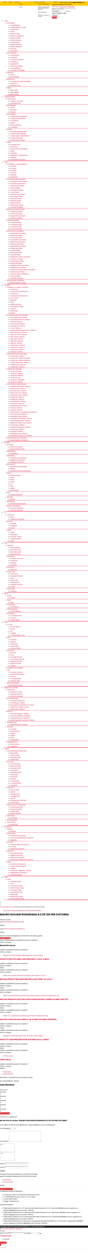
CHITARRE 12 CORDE (17, 307)
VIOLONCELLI (11, 605)
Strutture (13, 591)
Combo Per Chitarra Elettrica (20, 360)
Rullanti (12, 499)
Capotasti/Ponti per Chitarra (20, 320)
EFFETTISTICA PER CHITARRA (16, 384)
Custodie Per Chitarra (17, 326)
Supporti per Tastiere (17, 709)
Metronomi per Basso (17, 194)
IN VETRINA (5, 922)
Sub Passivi (14, 51)
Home (5, 2)
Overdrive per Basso (17, 261)
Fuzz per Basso (15, 250)
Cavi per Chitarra (16, 322)
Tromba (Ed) (14, 781)
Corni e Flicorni (15, 627)
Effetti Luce (14, 574)
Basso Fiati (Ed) (15, 766)
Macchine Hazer (15, 552)
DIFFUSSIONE (11, 106)
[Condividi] (4, 1247)
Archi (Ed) (13, 818)
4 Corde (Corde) (16, 225)
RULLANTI (10, 497)
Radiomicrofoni (15, 86)
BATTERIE (7, 442)
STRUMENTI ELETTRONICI (15, 668)
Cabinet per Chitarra (17, 356)
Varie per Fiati (15, 681)
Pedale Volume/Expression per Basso (22, 270)
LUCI (5, 543)
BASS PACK (14, 177)
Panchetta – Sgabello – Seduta (20, 870)
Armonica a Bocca (16, 672)
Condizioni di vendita (39, 2)
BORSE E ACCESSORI (13, 506)
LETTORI (9, 521)
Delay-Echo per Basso (17, 242)
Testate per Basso (16, 218)
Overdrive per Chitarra (18, 401)
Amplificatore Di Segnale (18, 116)
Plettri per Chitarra (16, 339)
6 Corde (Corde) (16, 229)
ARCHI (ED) (10, 816)
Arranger (13, 729)
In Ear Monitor (15, 42)
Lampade (13, 565)
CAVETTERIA (11, 834)
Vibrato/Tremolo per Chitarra (20, 427)
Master (12, 733)
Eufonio (12, 629)
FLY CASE (10, 842)
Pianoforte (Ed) (15, 813)
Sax (11, 631)
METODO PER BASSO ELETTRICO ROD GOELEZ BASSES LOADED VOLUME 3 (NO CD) (34, 999)
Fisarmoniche (14, 731)
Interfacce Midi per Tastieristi (20, 716)
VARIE (9, 142)
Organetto (14, 746)
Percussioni (14, 453)
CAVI (12, 884)
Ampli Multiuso (15, 25)
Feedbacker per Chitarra (18, 433)
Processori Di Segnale (17, 70)
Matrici (12, 123)
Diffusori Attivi (15, 34)
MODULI (9, 712)
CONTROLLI (10, 515)
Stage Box (13, 840)
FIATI (5, 622)
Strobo (12, 587)
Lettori (12, 75)
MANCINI (13, 175)
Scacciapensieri (15, 679)
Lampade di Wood (16, 576)
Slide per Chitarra (16, 343)
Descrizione (7, 1072)
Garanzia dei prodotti (43, 4)
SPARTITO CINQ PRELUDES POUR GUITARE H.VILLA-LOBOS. (24, 1039)
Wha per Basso (15, 276)
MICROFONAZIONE (13, 683)
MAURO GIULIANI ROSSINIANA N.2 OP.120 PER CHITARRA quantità (21, 936)
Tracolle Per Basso (16, 207)
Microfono (13, 83)
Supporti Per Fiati (16, 661)
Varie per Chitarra (16, 352)
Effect (12, 477)
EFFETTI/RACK (11, 53)
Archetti (13, 618)
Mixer (12, 517)
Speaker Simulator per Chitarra (21, 423)
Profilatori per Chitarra (18, 365)
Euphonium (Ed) (15, 772)
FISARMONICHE (12, 742)
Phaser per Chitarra (17, 397)
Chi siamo (17, 2)
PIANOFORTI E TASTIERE (11, 688)
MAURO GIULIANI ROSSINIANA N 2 (14, 929)
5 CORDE (13, 168)
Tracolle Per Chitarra (17, 347)
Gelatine (13, 563)
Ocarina (13, 676)
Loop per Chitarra (16, 410)
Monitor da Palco (16, 44)
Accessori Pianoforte (17, 701)
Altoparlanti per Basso (17, 216)
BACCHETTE (11, 464)
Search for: (55, 9)
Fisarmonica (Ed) (16, 809)
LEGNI (9, 638)
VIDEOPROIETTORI (16, 892)
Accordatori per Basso (18, 184)
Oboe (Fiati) (14, 646)
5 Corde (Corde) (16, 227)
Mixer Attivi (14, 90)
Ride (11, 486)
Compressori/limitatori (18, 119)
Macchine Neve (15, 554)
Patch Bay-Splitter (16, 66)
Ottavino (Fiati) (15, 648)
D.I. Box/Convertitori (17, 60)
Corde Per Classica (16, 373)
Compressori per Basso (18, 240)
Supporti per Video (16, 896)
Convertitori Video (16, 886)
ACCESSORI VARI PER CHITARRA (17, 315)
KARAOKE (10, 73)
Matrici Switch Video (17, 888)
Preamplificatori (15, 68)
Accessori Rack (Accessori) (19, 844)
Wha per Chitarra (16, 408)
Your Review (4, 1141)
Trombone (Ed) (15, 783)
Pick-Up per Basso (16, 196)
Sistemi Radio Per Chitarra (19, 440)
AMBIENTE (10, 546)
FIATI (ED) (10, 762)
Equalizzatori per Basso (18, 246)
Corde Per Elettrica (16, 376)
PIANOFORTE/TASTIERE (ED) (16, 805)
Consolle (13, 524)
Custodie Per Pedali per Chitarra (21, 419)
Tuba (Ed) (13, 785)
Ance (12, 655)
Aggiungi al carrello (5, 938)
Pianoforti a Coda (16, 692)
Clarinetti (13, 640)
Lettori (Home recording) (18, 149)
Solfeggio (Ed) (15, 796)
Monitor (13, 112)
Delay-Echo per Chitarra (18, 393)
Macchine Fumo (15, 550)
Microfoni (13, 110)
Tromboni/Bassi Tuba (17, 635)
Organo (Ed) (14, 811)
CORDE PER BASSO (13, 220)
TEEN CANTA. (5, 1059)
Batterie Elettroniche (17, 449)
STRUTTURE (11, 589)
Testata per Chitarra (17, 367)
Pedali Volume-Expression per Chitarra (23, 412)
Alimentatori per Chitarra (19, 416)
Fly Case (13, 847)
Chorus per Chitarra (17, 404)
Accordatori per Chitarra (18, 317)
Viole (12, 602)
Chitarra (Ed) (14, 755)
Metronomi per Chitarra (18, 335)
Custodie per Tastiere (17, 703)
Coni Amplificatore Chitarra (19, 363)
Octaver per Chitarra (17, 425)
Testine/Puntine (15, 539)
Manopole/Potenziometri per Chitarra (23, 330)
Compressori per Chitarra (19, 395)
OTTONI (9, 625)
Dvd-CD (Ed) (14, 790)
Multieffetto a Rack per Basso (20, 257)
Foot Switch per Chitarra (18, 414)
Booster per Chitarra (17, 429)
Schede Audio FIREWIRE (18, 134)
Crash (12, 482)
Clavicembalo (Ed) (16, 807)
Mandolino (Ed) (15, 757)
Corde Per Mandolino (17, 380)
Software (13, 157)
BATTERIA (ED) (12, 820)
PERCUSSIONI (11, 451)
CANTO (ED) (11, 822)
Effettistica (14, 62)
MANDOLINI (14, 311)
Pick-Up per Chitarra (17, 337)
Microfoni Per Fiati (16, 685)
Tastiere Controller (16, 101)
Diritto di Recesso (42, 12)
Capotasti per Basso (17, 186)
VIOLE (9, 600)
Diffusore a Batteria (16, 36)
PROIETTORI (11, 572)
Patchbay (13, 153)
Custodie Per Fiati (16, 657)
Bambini (13, 831)
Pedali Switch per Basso (18, 268)
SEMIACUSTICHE (15, 304)
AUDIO (6, 21)
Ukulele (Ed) (14, 759)
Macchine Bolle (15, 548)
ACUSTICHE (14, 289)
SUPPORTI (10, 851)
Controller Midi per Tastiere (19, 714)
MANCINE (13, 300)
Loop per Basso (15, 255)
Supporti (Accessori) (17, 849)
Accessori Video (15, 881)
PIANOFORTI (11, 690)
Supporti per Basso (16, 205)
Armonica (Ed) (15, 764)
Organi (12, 735)
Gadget (12, 868)
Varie (12, 541)
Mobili (12, 151)
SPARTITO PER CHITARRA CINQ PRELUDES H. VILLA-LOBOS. (24, 959)
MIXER (9, 88)
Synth (12, 738)
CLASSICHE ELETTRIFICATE (19, 296)
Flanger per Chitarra (17, 399)
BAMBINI (9, 829)
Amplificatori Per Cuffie (18, 27)
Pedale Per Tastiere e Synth (19, 707)
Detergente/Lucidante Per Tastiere (22, 705)
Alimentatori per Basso (18, 233)
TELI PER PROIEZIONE (17, 899)
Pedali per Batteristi (17, 462)
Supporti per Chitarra (17, 345)
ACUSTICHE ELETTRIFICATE (19, 292)
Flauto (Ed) (14, 775)
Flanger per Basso (16, 248)
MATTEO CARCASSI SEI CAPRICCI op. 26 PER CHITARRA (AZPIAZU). (28, 1019)
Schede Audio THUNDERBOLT (20, 136)
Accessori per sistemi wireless (20, 81)
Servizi (10, 2)
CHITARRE (7, 285)
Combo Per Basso (16, 214)
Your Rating (4, 1128)
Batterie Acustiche (16, 447)
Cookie (20, 7)
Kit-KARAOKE (14, 77)
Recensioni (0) (8, 1074)
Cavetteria (14, 147)
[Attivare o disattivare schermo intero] (2, 1247)
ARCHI (6, 594)
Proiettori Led (14, 582)
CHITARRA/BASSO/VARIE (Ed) (17, 751)
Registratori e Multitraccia (19, 155)
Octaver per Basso (16, 259)
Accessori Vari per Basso (18, 181)
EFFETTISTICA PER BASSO (15, 231)
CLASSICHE (14, 294)
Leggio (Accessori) (16, 855)
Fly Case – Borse (15, 537)
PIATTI (9, 473)
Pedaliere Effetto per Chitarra (20, 386)
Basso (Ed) (14, 753)
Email (2, 1167)
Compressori (14, 55)
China (12, 480)
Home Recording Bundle (18, 132)
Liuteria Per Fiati (15, 663)
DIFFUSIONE (11, 23)
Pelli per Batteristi (16, 495)
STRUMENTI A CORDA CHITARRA (17, 287)
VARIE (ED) (10, 788)
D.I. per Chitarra (15, 328)
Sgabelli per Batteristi (17, 460)
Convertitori (14, 121)
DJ (5, 513)
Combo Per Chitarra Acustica (20, 358)
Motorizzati (14, 580)
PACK (12, 302)
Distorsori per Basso (17, 244)
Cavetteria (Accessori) (18, 836)
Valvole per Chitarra (17, 350)
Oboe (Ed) (13, 777)
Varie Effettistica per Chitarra (20, 421)
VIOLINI (9, 596)
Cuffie (12, 32)
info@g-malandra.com (11, 1201)
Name (2, 1164)
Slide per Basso (15, 203)
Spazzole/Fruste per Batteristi (20, 471)
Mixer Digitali (14, 92)
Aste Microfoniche (16, 853)
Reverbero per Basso (17, 272)
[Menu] (0, 902)
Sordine (12, 666)
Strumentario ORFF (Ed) (18, 800)
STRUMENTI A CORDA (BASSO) (17, 164)
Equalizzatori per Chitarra (19, 406)
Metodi (12, 792)
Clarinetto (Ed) (15, 768)
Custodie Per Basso (16, 190)
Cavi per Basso (15, 188)
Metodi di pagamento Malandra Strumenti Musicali (44, 8)
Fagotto (13, 642)
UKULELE (13, 309)
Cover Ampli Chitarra (17, 324)
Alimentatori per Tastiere (18, 725)
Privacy (20, 4)
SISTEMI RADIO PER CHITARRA (17, 438)
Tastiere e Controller (17, 519)
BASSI (6, 162)
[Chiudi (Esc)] (6, 1247)
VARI (8, 670)
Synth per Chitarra (16, 431)
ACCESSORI (11, 556)
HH (11, 484)
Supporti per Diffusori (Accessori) (21, 860)
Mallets (12, 469)
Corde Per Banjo (15, 371)
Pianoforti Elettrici (16, 694)
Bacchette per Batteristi (18, 467)
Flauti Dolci (14, 644)
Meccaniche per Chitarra (18, 332)
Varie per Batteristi (16, 510)
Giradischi (13, 526)
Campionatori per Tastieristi (19, 718)
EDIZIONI (6, 749)
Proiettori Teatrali (16, 585)
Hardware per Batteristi (18, 458)
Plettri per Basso (15, 199)
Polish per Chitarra (16, 341)
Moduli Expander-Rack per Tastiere (22, 720)
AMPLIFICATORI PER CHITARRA (17, 354)
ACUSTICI (13, 173)
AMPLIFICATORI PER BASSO (16, 209)
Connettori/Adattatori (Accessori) (22, 838)
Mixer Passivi (14, 94)
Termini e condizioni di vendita (44, 15)
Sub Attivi (13, 49)
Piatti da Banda (15, 475)
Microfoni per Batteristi (18, 504)
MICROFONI (11, 79)
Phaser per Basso (16, 263)
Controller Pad (15, 103)
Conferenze (14, 29)
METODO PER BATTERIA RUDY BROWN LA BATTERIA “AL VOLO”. (26, 979)
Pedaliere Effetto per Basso (19, 265)
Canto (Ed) (14, 825)
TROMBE (13, 633)
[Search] (68, 11)
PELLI (8, 493)
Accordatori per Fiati (17, 659)
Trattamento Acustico (17, 160)
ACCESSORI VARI (15, 616)
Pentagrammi (15, 794)
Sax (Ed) (13, 779)
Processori (13, 127)
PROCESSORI (11, 114)
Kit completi (14, 490)
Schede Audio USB (16, 138)
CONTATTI (55, 2)
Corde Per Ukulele (16, 382)
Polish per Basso (15, 201)
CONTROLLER (11, 99)
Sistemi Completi (16, 47)
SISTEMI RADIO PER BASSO (15, 281)
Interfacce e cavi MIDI (17, 140)
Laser (12, 578)
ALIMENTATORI (12, 722)
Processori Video (16, 890)
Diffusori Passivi (15, 38)
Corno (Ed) (14, 770)
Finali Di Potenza (15, 40)
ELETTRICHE (14, 298)
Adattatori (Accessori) (18, 864)
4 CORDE (13, 166)
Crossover (13, 57)
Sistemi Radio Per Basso (18, 283)
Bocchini (13, 653)
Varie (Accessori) (16, 875)
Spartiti (12, 798)
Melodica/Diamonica (17, 674)
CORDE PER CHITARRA (14, 369)
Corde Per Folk (15, 378)
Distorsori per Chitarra (18, 389)
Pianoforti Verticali (16, 696)
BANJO (12, 313)
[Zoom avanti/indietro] (0, 1247)
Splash (12, 488)
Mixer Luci (13, 569)
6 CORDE (13, 171)
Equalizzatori (14, 64)
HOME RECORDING (9, 97)
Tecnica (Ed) (14, 803)
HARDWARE (11, 456)
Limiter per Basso (16, 253)
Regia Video (14, 894)
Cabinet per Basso (16, 212)
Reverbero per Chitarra (18, 391)
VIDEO (6, 877)
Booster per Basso (16, 235)
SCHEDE (9, 129)
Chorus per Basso (16, 238)
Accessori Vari (15, 145)
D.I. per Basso (14, 192)
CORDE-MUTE (15, 620)
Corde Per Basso (15, 222)
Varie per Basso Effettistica (19, 274)
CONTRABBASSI (12, 609)
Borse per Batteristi (16, 508)
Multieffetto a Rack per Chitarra (21, 436)
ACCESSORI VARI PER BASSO (16, 179)
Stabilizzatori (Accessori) (18, 873)
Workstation (14, 740)
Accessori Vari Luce (16, 559)
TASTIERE (10, 727)
